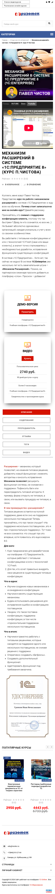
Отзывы (26, 436)
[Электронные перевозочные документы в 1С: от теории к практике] (14, 769)
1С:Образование (36, 885)
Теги (26, 444)
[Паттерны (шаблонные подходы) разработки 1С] (41, 769)
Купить (27, 358)
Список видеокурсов (12, 2)
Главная (5, 40)
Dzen (23, 104)
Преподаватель (26, 428)
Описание (26, 412)
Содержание (26, 420)
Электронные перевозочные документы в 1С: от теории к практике (14, 787)
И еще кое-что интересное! (20, 40)
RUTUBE (15, 104)
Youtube (31, 104)
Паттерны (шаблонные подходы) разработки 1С (41, 786)
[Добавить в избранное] (12, 759)
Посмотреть (27, 312)
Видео (26, 452)
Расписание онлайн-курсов (15, 6)
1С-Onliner (43, 880)
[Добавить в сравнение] (17, 759)
